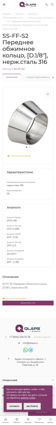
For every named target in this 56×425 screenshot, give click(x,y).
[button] (26, 147)
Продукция (9, 380)
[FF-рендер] (27, 122)
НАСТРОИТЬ (32, 406)
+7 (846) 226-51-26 (19, 337)
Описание (11, 77)
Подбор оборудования (39, 77)
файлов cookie (28, 397)
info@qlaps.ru (30, 343)
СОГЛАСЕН (14, 406)
